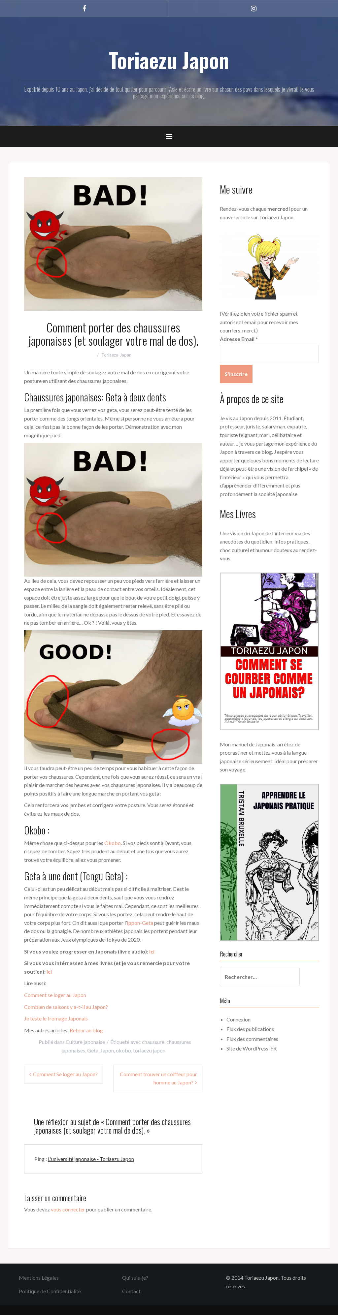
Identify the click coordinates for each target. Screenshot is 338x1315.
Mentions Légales (39, 1277)
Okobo (112, 843)
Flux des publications (250, 1029)
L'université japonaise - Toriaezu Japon (91, 1159)
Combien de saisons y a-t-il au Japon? (66, 1007)
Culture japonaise (85, 1042)
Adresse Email (239, 339)
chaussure (153, 1042)
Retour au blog (86, 1030)
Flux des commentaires (252, 1039)
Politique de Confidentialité (50, 1291)
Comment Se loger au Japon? (65, 1074)
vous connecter (68, 1209)
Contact (131, 1291)
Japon (107, 1050)
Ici (151, 951)
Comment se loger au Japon (55, 995)
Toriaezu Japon (169, 60)
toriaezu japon (149, 1050)
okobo (123, 1050)
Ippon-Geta (140, 923)
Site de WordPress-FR (251, 1048)
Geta (92, 1050)
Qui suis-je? (135, 1277)
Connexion (238, 1019)
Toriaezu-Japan (116, 355)
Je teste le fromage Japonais (56, 1018)
